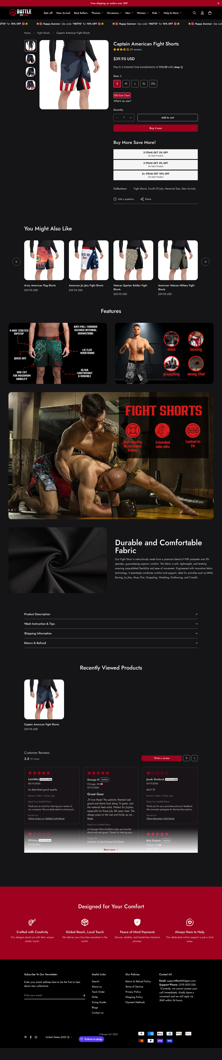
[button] (209, 13)
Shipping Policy (134, 997)
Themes (95, 13)
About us (97, 986)
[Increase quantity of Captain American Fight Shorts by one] (130, 117)
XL (144, 83)
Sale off (48, 13)
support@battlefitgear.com (181, 981)
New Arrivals (189, 188)
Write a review (162, 758)
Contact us (97, 1013)
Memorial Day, (173, 188)
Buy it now (156, 128)
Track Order (98, 992)
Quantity (118, 110)
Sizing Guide (99, 1002)
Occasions (113, 13)
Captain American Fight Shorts (41, 724)
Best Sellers (81, 13)
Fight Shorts (43, 33)
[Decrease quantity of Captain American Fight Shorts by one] (117, 117)
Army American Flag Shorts (40, 285)
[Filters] (186, 758)
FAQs (95, 997)
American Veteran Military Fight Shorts (176, 287)
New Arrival (63, 13)
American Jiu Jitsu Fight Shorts (86, 285)
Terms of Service (134, 986)
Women (141, 13)
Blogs (95, 1007)
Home (27, 33)
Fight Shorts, (140, 188)
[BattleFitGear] (20, 13)
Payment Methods (135, 1002)
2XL (153, 83)
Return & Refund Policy (138, 981)
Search (95, 981)
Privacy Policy (133, 992)
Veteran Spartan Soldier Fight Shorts (130, 287)
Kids (154, 13)
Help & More (171, 13)
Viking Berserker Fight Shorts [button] (160, 818)
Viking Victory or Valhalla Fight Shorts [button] (46, 818)
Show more (109, 849)
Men (127, 13)
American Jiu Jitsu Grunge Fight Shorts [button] (105, 841)
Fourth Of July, (156, 188)
